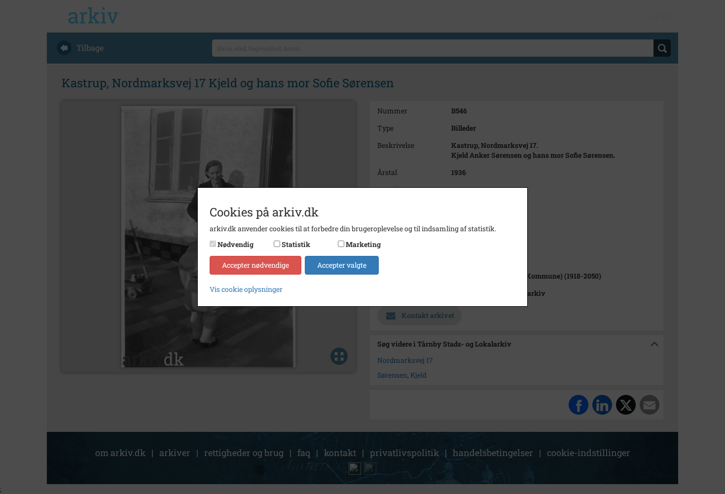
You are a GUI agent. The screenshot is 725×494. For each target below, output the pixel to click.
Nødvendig (236, 244)
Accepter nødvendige (255, 265)
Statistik (296, 244)
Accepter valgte (341, 265)
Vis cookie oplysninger (246, 289)
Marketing (363, 244)
